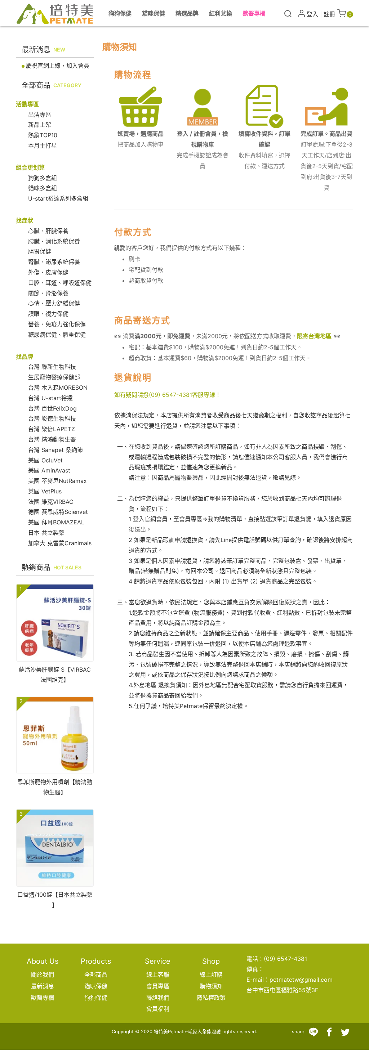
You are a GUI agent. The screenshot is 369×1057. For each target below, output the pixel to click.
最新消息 (42, 986)
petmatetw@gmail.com (301, 979)
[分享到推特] (345, 1031)
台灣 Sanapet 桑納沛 (55, 449)
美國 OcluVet (45, 460)
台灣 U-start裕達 (50, 398)
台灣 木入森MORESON (58, 387)
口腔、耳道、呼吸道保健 (60, 282)
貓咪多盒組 (42, 188)
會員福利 (157, 1008)
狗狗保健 (95, 997)
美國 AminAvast (49, 470)
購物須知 (211, 986)
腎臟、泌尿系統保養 (54, 261)
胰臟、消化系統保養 (54, 241)
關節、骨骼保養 (48, 293)
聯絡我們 (157, 997)
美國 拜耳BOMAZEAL (56, 522)
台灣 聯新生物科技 (52, 366)
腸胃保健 (39, 251)
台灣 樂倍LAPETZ (51, 429)
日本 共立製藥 (46, 532)
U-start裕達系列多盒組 (58, 198)
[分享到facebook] (329, 1031)
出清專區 (39, 114)
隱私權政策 (211, 997)
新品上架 (39, 124)
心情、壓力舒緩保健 (54, 303)
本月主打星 (42, 145)
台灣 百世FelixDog (52, 408)
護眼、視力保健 (48, 313)
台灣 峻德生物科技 (52, 418)
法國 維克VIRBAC (51, 501)
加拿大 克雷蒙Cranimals (60, 543)
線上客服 (157, 974)
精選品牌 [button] (187, 13)
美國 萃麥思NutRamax (57, 480)
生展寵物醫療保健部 (54, 377)
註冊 (329, 14)
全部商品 (95, 974)
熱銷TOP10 (42, 135)
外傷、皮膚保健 (48, 272)
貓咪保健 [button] (153, 13)
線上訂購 (211, 974)
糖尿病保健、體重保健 (57, 334)
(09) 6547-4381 (170, 394)
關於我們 (42, 974)
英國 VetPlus (45, 491)
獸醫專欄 (254, 13)
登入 (312, 14)
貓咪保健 (95, 986)
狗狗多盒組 (42, 178)
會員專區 (157, 986)
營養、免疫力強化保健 (57, 324)
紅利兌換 (220, 13)
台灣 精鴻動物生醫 (52, 439)
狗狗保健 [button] (120, 13)
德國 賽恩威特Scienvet (58, 511)
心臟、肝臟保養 (48, 230)
